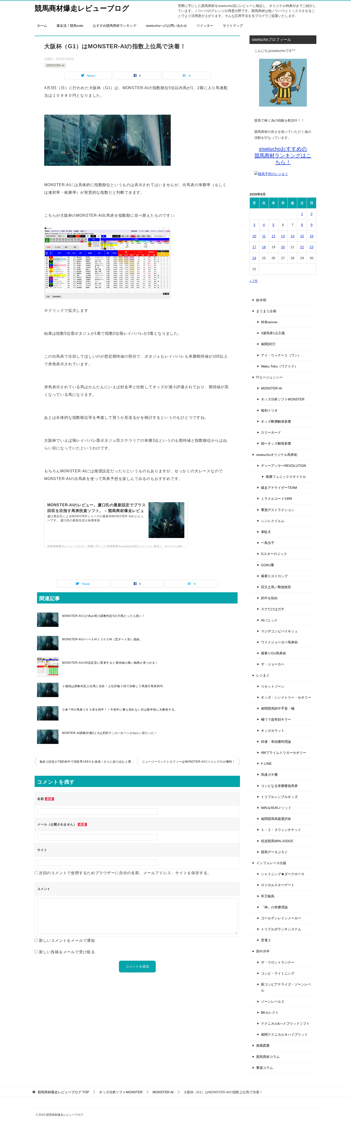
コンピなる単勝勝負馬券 (279, 786)
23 (312, 247)
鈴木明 (261, 300)
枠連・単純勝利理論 (276, 741)
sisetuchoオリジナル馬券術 (276, 455)
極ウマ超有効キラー (276, 719)
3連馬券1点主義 (273, 333)
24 (254, 258)
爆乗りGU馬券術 (273, 653)
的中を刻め (269, 598)
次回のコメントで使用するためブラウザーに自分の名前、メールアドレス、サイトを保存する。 (125, 873)
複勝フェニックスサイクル (286, 477)
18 (264, 247)
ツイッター (205, 25)
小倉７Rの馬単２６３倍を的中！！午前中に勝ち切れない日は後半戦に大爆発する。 (119, 709)
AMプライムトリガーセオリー (283, 752)
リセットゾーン (272, 686)
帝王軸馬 (267, 896)
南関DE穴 (268, 344)
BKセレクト (270, 1012)
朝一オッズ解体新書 (276, 443)
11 (264, 236)
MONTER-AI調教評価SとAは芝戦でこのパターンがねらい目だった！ (109, 733)
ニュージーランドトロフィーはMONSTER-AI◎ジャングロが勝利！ (188, 761)
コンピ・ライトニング (277, 973)
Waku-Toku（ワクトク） (279, 366)
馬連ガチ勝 (269, 774)
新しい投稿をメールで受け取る (67, 952)
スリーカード (271, 432)
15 (302, 236)
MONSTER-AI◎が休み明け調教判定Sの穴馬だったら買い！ (103, 616)
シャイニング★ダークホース (282, 874)
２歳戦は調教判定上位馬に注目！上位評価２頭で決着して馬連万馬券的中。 (114, 686)
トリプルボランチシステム (281, 929)
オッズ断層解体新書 (276, 421)
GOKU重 (267, 565)
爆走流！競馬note (70, 25)
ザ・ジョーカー (272, 664)
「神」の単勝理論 (274, 907)
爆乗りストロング (274, 576)
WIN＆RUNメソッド (276, 808)
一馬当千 (267, 543)
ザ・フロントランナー (277, 962)
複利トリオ (269, 410)
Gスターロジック (274, 554)
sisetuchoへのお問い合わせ (166, 25)
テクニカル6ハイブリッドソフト (285, 1023)
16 (312, 236)
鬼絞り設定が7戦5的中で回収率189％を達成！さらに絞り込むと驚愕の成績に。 (88, 761)
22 (302, 247)
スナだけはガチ (272, 609)
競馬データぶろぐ (274, 852)
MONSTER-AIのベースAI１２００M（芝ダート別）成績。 (102, 639)
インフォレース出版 (271, 863)
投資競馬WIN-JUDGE (277, 841)
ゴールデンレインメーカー (281, 918)
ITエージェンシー (269, 377)
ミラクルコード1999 (276, 499)
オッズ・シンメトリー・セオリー (286, 697)
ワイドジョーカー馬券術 (279, 642)
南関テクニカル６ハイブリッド (284, 1034)
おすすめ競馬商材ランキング (114, 25)
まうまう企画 (266, 311)
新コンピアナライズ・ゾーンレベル (286, 987)
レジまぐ (263, 675)
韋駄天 (266, 532)
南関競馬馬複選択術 (276, 819)
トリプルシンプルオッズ (279, 797)
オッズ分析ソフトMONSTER (282, 399)
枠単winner (269, 322)
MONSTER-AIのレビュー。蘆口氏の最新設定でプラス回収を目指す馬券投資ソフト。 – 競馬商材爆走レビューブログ (96, 510)
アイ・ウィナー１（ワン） (281, 355)
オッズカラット (272, 731)
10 (254, 236)
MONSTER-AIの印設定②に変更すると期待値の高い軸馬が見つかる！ (110, 662)
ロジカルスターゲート (277, 885)
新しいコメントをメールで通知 (67, 940)
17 (254, 247)
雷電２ (266, 940)
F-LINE (266, 763)
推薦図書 (263, 1045)
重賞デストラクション (277, 510)
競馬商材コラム (268, 1057)
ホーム (42, 25)
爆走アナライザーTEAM (279, 488)
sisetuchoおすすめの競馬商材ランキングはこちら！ (283, 155)
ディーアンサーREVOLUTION (283, 466)
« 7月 (254, 281)
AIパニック (269, 620)
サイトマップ (233, 25)
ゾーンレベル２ (272, 1001)
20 (283, 247)
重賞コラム (264, 1068)
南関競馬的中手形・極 (277, 708)
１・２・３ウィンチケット (281, 830)
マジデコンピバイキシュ (279, 631)
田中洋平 (263, 951)
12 (273, 236)
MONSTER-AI (55, 65)
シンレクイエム (272, 521)
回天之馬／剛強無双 (276, 587)
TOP (63, 1092)
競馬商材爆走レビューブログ (82, 8)
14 (292, 236)
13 (283, 236)
